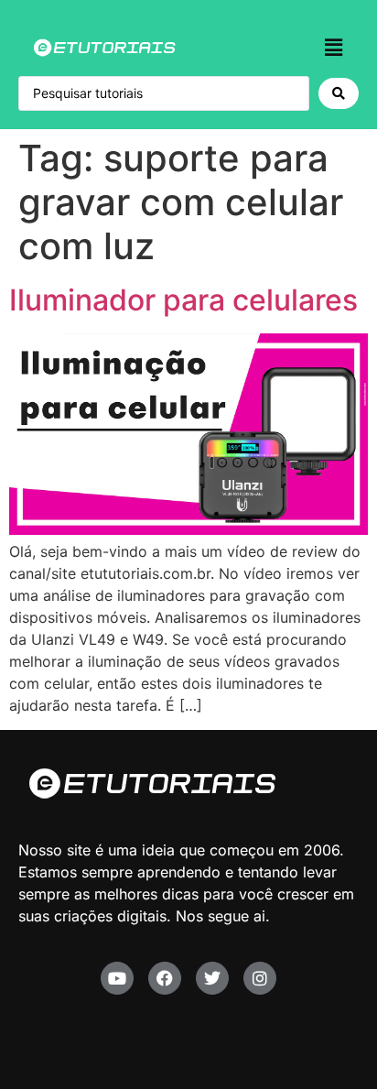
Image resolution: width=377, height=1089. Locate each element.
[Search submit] (338, 93)
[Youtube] (117, 978)
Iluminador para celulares (183, 300)
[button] (334, 47)
